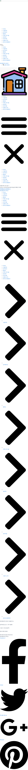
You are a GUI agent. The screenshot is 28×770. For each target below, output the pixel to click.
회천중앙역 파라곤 (4, 63)
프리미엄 (5, 38)
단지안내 (5, 32)
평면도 (4, 33)
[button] (14, 45)
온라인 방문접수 (6, 42)
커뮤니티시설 (6, 35)
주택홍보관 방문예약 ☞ (5, 189)
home (4, 28)
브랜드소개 (5, 40)
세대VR (4, 37)
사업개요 (5, 30)
